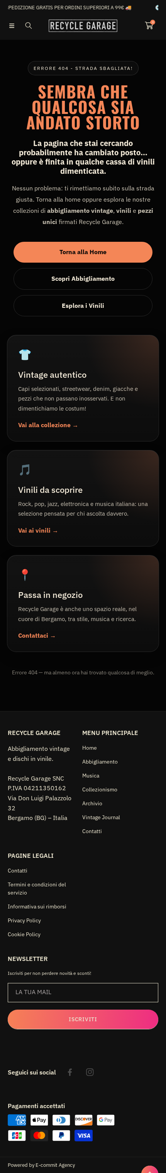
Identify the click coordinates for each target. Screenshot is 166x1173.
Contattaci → (37, 635)
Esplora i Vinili (83, 305)
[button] (11, 25)
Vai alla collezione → (48, 425)
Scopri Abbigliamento (83, 278)
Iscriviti (83, 1019)
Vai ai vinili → (38, 530)
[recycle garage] (83, 26)
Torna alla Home (83, 252)
